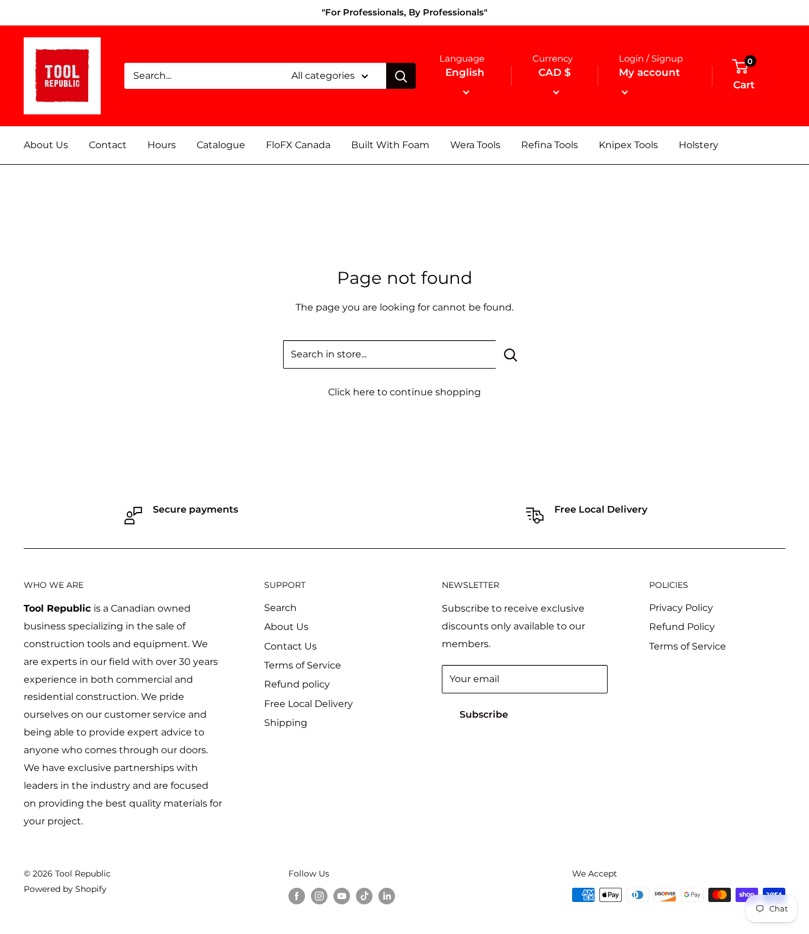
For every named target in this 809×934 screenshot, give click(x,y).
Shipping (285, 722)
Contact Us (290, 646)
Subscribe (484, 714)
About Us (46, 145)
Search (280, 607)
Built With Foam (390, 145)
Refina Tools (549, 145)
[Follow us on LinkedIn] (386, 896)
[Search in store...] (511, 354)
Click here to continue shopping (404, 392)
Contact (108, 145)
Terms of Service (302, 665)
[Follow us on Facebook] (296, 896)
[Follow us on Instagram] (319, 896)
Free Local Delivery (308, 703)
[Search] (401, 76)
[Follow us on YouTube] (341, 896)
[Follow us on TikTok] (364, 896)
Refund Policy (682, 626)
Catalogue (221, 145)
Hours (161, 145)
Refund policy (297, 684)
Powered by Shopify (65, 889)
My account (649, 72)
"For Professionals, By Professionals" (404, 12)
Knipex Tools (628, 145)
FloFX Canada (298, 145)
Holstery (698, 145)
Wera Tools (475, 145)
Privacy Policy (681, 607)
